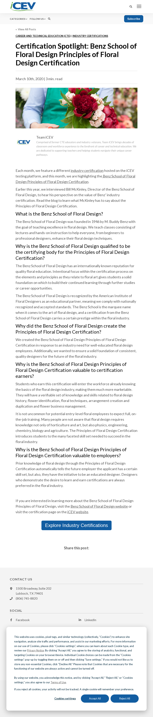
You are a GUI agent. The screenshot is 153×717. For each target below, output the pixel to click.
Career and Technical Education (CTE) (43, 35)
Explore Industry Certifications (76, 525)
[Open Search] (132, 6)
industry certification (87, 170)
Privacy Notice (35, 650)
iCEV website (77, 512)
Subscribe (133, 18)
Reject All (124, 698)
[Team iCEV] (23, 142)
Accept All (95, 698)
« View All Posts (26, 29)
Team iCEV (44, 137)
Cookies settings (65, 698)
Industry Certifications (90, 35)
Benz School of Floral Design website (99, 506)
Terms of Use (58, 682)
